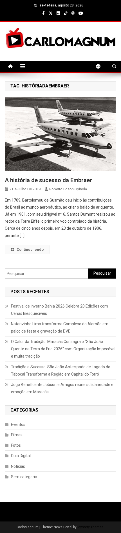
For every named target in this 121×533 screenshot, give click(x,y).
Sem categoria (24, 477)
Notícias (18, 466)
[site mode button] (101, 66)
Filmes (17, 435)
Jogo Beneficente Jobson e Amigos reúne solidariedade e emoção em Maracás (62, 388)
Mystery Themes (90, 527)
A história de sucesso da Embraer (48, 180)
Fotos (16, 445)
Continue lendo (30, 249)
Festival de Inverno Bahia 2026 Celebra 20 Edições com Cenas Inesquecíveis (59, 310)
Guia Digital (21, 455)
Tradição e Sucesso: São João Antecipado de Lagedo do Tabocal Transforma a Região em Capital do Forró (60, 370)
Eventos (18, 424)
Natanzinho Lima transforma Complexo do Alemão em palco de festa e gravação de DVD (59, 327)
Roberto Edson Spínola (68, 189)
